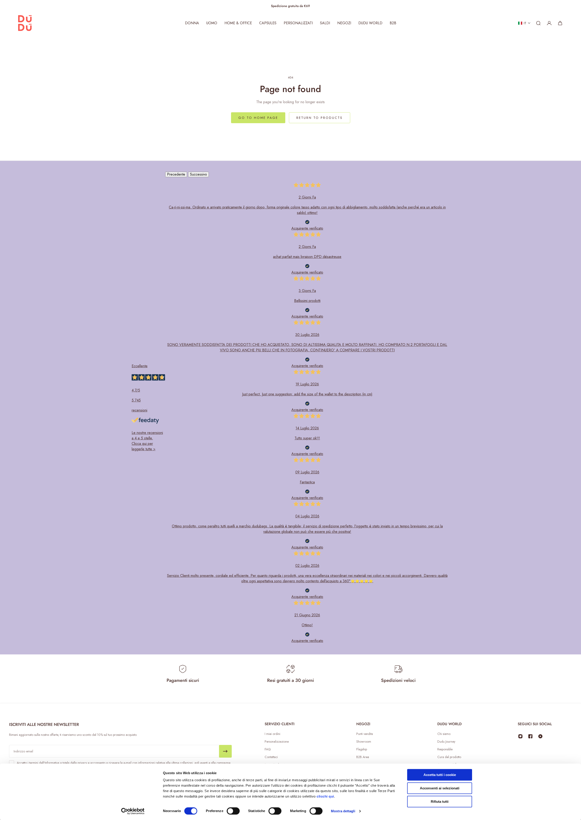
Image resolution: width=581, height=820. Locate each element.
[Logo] (25, 23)
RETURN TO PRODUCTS (319, 117)
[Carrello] (560, 23)
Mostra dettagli (343, 811)
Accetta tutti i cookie (439, 775)
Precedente (176, 174)
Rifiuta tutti (439, 801)
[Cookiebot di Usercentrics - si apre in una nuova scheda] (133, 811)
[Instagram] (520, 736)
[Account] (549, 23)
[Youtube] (540, 736)
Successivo (198, 174)
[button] (524, 23)
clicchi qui (325, 796)
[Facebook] (530, 736)
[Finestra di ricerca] (538, 23)
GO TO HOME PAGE (258, 117)
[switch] (233, 811)
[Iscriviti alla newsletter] (225, 751)
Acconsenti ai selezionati (439, 788)
